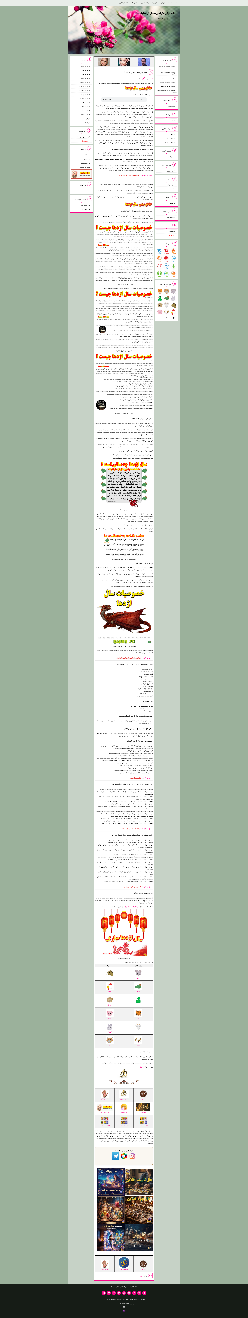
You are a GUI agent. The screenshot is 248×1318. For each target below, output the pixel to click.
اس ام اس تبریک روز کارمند (168, 86)
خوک (109, 1018)
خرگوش (110, 1031)
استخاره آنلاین (134, 2)
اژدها (138, 991)
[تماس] (124, 1293)
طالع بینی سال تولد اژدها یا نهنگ (135, 72)
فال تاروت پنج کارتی (85, 94)
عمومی (141, 1275)
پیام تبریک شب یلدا (85, 167)
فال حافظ (170, 2)
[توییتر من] (119, 1293)
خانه (176, 2)
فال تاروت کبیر (86, 70)
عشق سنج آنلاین (171, 217)
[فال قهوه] (139, 1210)
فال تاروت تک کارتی (85, 82)
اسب (109, 977)
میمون (109, 1004)
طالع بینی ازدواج (171, 170)
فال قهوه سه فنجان (170, 138)
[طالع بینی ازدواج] (124, 1075)
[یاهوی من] (144, 1293)
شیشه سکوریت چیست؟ (84, 136)
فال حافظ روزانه (86, 159)
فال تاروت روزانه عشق (84, 114)
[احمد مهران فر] (144, 62)
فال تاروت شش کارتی (84, 98)
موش (138, 977)
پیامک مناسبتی (145, 2)
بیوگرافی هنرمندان (85, 205)
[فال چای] (139, 1238)
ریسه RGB (172, 231)
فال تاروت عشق (86, 110)
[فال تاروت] (139, 1182)
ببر (138, 1018)
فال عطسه (87, 191)
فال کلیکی (172, 203)
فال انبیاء (172, 120)
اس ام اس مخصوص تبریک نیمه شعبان (168, 67)
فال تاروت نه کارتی (85, 102)
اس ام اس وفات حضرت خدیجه (167, 82)
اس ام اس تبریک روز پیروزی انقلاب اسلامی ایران (167, 91)
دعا (174, 189)
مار (138, 1004)
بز (138, 1031)
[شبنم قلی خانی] (104, 62)
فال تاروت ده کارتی (85, 106)
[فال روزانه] (111, 1182)
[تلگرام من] (139, 1293)
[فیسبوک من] (134, 1293)
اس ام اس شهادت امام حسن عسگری (169, 73)
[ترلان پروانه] (124, 62)
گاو (109, 1045)
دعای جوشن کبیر (170, 184)
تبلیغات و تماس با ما (123, 2)
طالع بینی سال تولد (170, 317)
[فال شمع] (111, 1210)
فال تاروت (162, 2)
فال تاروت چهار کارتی (84, 90)
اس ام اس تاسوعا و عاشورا (168, 78)
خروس (109, 991)
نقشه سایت (116, 1303)
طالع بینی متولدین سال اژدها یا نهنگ (155, 13)
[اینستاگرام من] (129, 1293)
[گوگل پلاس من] (114, 1293)
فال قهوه (173, 134)
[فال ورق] (111, 1238)
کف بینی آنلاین (171, 156)
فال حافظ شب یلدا (85, 163)
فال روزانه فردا (86, 209)
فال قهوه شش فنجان (169, 142)
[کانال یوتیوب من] (109, 1293)
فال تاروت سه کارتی (85, 86)
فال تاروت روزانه (85, 66)
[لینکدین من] (104, 1293)
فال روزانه (154, 2)
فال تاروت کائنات (85, 78)
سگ (138, 1045)
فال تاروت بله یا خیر (85, 118)
